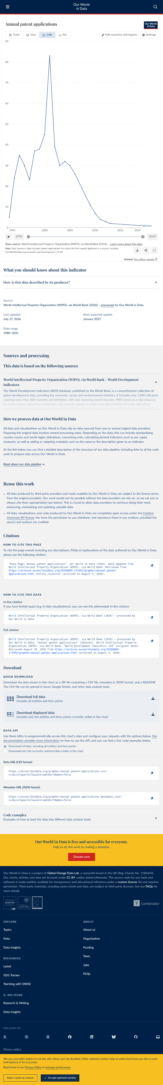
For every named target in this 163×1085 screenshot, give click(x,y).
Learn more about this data (126, 244)
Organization (91, 938)
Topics (7, 929)
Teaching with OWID (17, 984)
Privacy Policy (33, 1067)
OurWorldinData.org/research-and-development (30, 252)
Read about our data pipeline (22, 464)
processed (107, 305)
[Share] (145, 250)
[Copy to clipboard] (147, 566)
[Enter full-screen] (154, 250)
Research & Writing (16, 1003)
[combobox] (155, 6)
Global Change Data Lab (63, 873)
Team (86, 956)
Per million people (144, 259)
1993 (18, 236)
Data (6, 938)
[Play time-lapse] (8, 236)
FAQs (149, 886)
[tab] (14, 35)
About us (89, 929)
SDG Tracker (11, 975)
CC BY (60, 252)
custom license (127, 882)
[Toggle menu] (7, 7)
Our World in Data (81, 6)
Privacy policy (12, 1049)
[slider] (28, 237)
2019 (152, 236)
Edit (121, 34)
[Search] (155, 6)
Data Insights (12, 947)
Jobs (86, 965)
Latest (7, 966)
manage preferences (57, 1067)
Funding (88, 947)
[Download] (137, 250)
